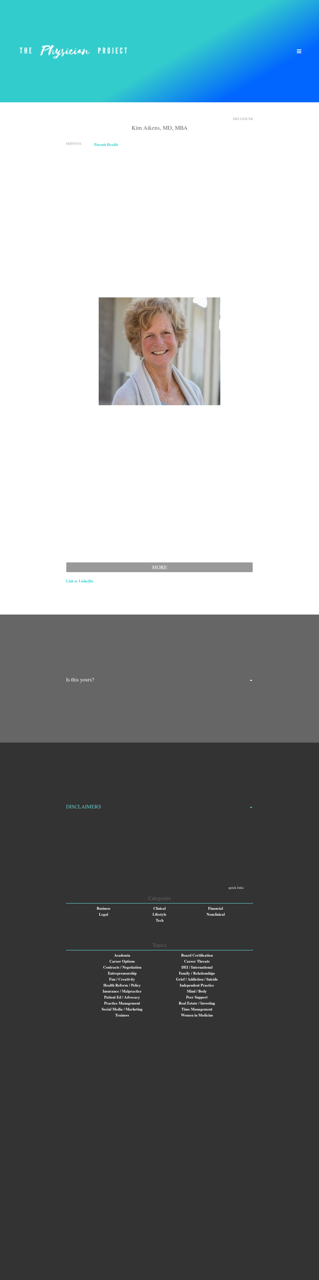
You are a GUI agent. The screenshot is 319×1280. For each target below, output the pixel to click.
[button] (299, 51)
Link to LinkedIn (79, 581)
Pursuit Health (106, 144)
